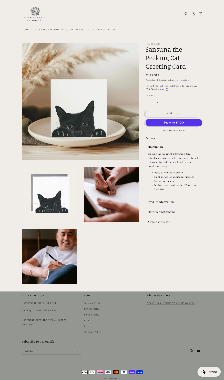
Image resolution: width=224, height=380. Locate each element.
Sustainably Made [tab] (159, 222)
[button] (26, 29)
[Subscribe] (77, 351)
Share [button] (152, 138)
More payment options (174, 130)
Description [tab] (155, 146)
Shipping (163, 80)
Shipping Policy (92, 331)
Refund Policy (91, 314)
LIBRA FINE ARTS (115, 378)
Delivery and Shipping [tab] (161, 211)
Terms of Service (93, 303)
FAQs (86, 320)
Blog (86, 326)
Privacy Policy (91, 308)
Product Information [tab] (161, 201)
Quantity (150, 95)
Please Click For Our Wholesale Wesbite (170, 302)
